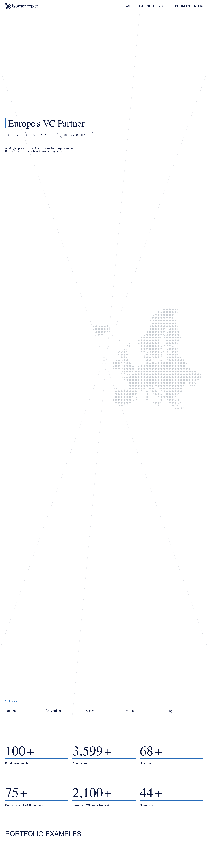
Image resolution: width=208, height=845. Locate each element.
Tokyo (170, 711)
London (10, 711)
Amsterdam (53, 711)
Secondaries (43, 135)
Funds (17, 135)
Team (139, 6)
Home (127, 6)
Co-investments (76, 135)
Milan (130, 711)
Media (198, 6)
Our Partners (179, 6)
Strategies (155, 6)
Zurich (89, 711)
